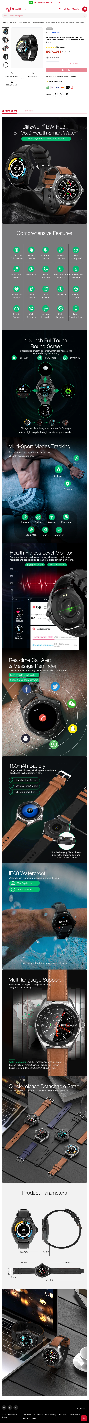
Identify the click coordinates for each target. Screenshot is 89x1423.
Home (4, 23)
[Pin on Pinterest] (67, 94)
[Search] (84, 15)
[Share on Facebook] (55, 94)
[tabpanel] (44, 756)
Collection (12, 23)
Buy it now (66, 70)
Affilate (25, 1418)
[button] (51, 47)
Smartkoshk (57, 32)
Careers (33, 1418)
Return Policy (75, 1415)
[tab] (9, 111)
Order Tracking (50, 1415)
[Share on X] (61, 94)
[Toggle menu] (3, 9)
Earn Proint (63, 1415)
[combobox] (44, 15)
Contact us (27, 1415)
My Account (38, 1415)
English (79, 1408)
